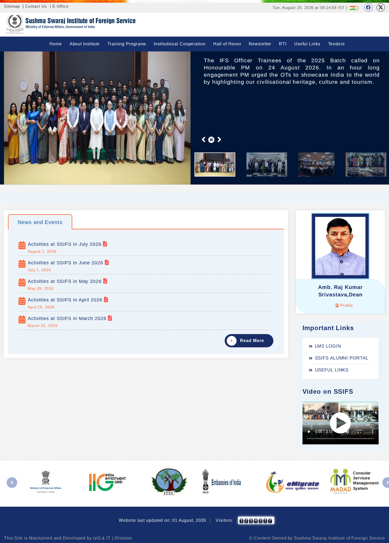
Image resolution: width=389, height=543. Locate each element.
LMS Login (328, 346)
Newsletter (260, 44)
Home (55, 44)
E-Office (60, 6)
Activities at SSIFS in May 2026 (65, 281)
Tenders (336, 44)
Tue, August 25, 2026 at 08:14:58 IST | (310, 7)
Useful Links (307, 44)
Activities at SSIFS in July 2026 (65, 244)
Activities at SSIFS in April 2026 (66, 300)
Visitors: (224, 520)
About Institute (85, 44)
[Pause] (211, 139)
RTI (283, 44)
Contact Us (36, 6)
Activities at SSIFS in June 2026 (66, 262)
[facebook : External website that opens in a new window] (368, 7)
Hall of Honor (227, 44)
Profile (346, 305)
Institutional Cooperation (180, 44)
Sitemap (12, 6)
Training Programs (126, 44)
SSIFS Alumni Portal (341, 358)
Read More (252, 340)
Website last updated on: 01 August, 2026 (162, 520)
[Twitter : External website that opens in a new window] (381, 7)
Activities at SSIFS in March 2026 (68, 318)
